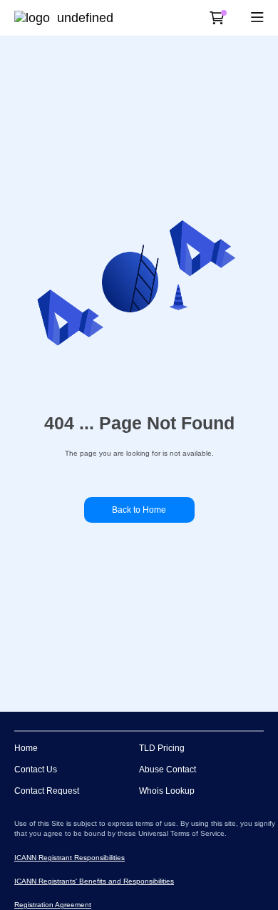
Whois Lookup (167, 791)
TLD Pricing (162, 748)
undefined (85, 18)
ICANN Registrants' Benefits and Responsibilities (94, 881)
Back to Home (139, 510)
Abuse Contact (167, 769)
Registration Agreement (52, 905)
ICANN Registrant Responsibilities (69, 858)
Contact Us (35, 769)
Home (26, 748)
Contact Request (46, 791)
